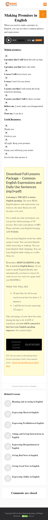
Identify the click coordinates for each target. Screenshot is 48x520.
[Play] (8, 40)
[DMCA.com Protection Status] (28, 516)
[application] (24, 40)
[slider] (39, 38)
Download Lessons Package (16, 345)
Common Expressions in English (24, 386)
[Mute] (33, 40)
